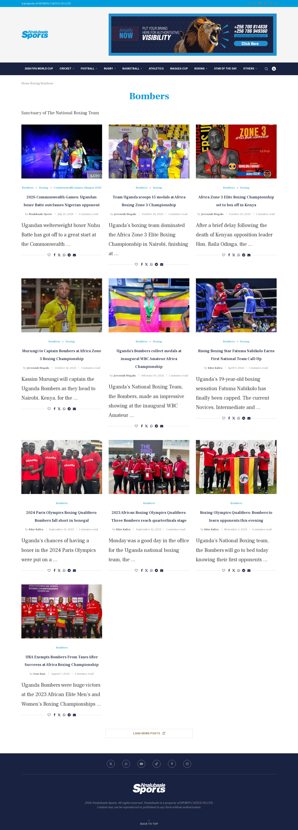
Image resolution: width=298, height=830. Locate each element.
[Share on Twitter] (59, 255)
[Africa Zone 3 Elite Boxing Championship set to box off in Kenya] (236, 151)
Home (25, 83)
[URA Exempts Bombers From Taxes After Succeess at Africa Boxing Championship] (61, 611)
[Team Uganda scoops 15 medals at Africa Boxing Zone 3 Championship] (149, 151)
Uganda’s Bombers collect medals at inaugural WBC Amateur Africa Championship (149, 358)
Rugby (108, 68)
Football (87, 68)
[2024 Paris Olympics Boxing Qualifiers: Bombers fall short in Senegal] (61, 467)
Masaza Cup (179, 68)
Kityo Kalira (215, 368)
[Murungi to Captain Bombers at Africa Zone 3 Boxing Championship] (61, 305)
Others (248, 68)
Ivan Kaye (39, 674)
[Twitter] (249, 3)
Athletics (156, 68)
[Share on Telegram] (69, 255)
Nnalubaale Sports (40, 214)
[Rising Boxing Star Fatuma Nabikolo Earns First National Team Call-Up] (236, 305)
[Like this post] (49, 255)
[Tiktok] (265, 3)
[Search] (266, 68)
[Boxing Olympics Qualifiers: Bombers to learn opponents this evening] (236, 467)
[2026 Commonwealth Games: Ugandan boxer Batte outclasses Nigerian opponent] (61, 151)
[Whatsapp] (254, 3)
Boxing (199, 68)
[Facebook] (270, 3)
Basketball (130, 68)
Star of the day (225, 68)
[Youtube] (260, 3)
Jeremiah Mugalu (125, 214)
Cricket (65, 68)
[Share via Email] (74, 255)
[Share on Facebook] (54, 255)
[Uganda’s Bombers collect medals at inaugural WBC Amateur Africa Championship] (149, 305)
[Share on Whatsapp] (64, 255)
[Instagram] (275, 3)
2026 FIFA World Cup (39, 68)
